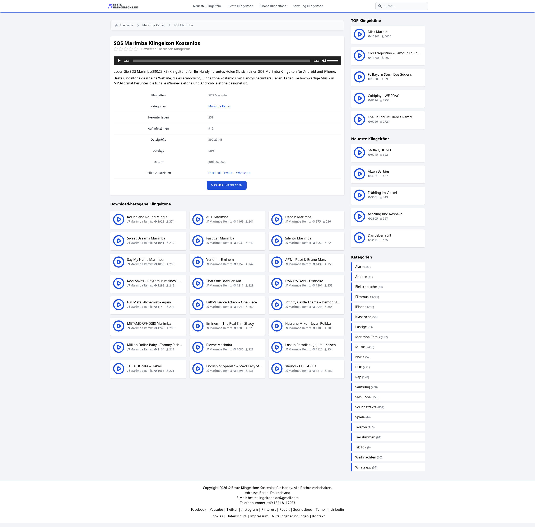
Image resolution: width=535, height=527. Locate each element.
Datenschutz (237, 516)
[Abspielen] (119, 61)
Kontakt (318, 516)
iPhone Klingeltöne (273, 6)
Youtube (216, 509)
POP (358, 367)
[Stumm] (324, 61)
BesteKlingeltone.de (129, 78)
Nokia (359, 357)
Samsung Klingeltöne (308, 6)
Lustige (361, 327)
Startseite (126, 25)
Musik (360, 347)
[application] (227, 60)
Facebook (214, 173)
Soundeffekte (366, 407)
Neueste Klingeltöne (207, 6)
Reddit (284, 509)
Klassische (363, 316)
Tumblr (321, 509)
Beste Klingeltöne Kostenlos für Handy (261, 487)
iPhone (360, 306)
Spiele (360, 417)
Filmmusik (363, 296)
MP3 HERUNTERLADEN (226, 185)
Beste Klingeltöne (240, 6)
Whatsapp (243, 173)
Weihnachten (365, 457)
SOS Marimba (218, 95)
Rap (358, 377)
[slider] (333, 60)
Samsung (362, 387)
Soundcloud (302, 509)
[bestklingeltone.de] (124, 6)
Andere (361, 276)
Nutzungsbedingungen (290, 516)
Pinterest (268, 509)
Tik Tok (360, 447)
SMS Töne (363, 397)
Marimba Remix (153, 25)
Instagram (249, 509)
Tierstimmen (365, 437)
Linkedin (337, 509)
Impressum (259, 516)
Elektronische (366, 286)
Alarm (360, 266)
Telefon (361, 427)
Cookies (216, 516)
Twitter (229, 173)
